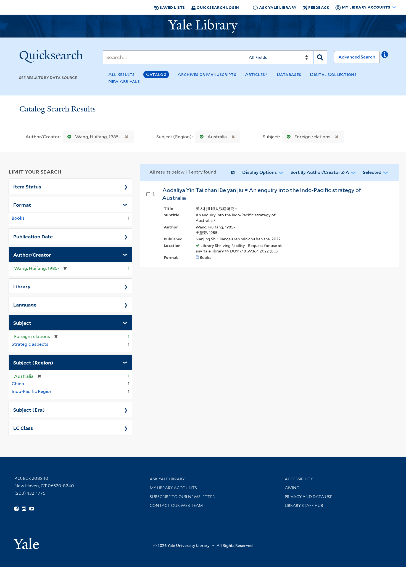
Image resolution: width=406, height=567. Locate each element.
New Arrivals (124, 81)
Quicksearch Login (217, 7)
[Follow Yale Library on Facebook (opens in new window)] (16, 508)
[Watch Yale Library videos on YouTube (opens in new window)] (31, 508)
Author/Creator (32, 254)
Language (24, 304)
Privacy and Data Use (308, 496)
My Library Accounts (173, 488)
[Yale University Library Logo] (203, 26)
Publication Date (33, 236)
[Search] (320, 57)
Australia (217, 136)
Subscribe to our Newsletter (182, 496)
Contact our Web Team (176, 505)
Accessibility (299, 479)
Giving (292, 488)
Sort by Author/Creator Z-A (320, 172)
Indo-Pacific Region (32, 391)
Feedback (318, 7)
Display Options (259, 172)
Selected (372, 172)
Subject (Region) (33, 362)
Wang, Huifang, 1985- (97, 136)
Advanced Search (356, 57)
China (18, 383)
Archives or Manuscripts (207, 74)
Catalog (156, 74)
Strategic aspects (30, 344)
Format (22, 204)
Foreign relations (312, 136)
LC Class (23, 427)
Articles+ (256, 74)
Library (22, 286)
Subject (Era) (29, 409)
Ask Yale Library (277, 7)
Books (18, 218)
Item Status (27, 186)
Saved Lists (172, 7)
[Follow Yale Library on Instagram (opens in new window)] (24, 508)
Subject (22, 322)
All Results (121, 74)
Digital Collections (333, 74)
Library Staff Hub (304, 505)
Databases (289, 74)
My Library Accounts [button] (366, 7)
